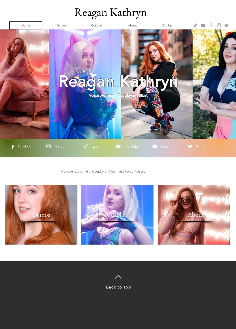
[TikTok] (195, 25)
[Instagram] (218, 25)
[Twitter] (226, 25)
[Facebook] (211, 25)
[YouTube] (203, 25)
